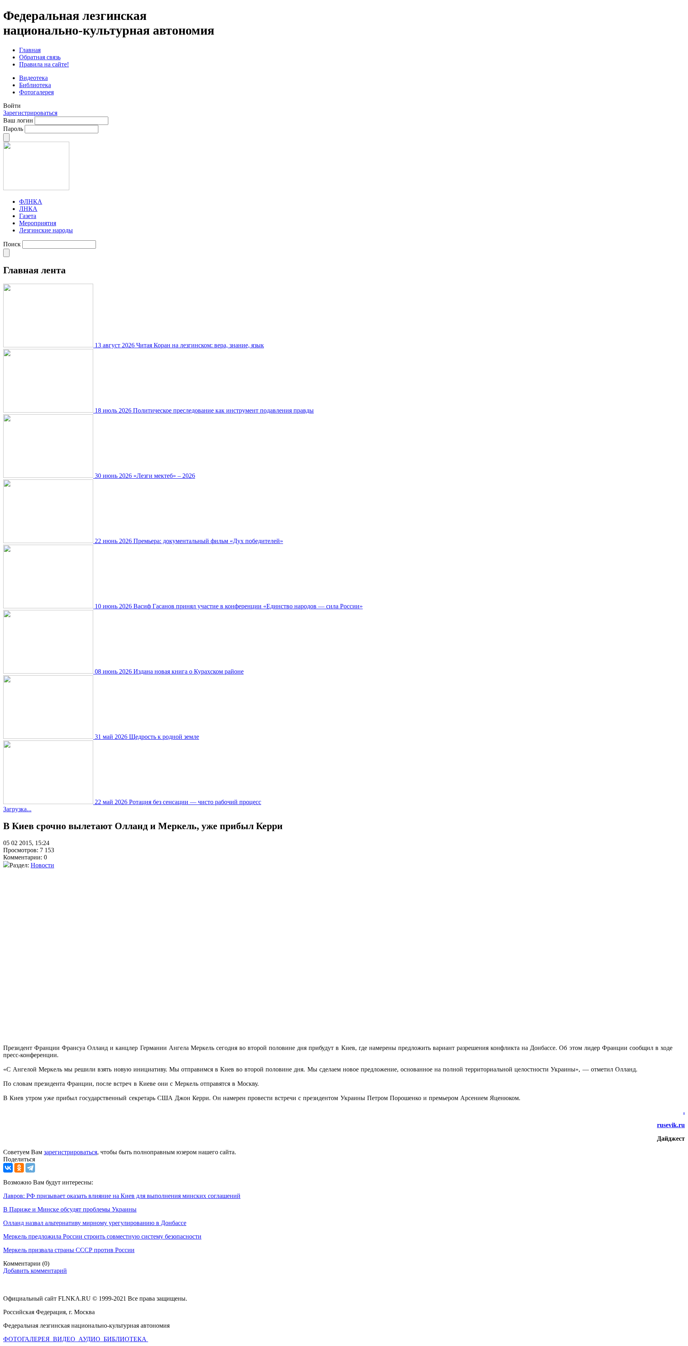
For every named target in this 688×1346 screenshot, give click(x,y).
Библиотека (35, 85)
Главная (30, 50)
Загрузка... (17, 809)
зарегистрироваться (70, 1152)
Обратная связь (40, 57)
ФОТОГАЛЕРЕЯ (27, 1339)
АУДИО (90, 1339)
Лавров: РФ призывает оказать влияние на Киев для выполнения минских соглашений (121, 1195)
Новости (42, 865)
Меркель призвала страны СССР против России (69, 1250)
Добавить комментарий (35, 1270)
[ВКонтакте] (8, 1168)
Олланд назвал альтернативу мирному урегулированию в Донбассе (94, 1222)
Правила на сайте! (44, 64)
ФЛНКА (30, 201)
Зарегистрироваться (30, 112)
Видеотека (33, 77)
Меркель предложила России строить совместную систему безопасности (102, 1236)
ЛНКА (28, 208)
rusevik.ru (671, 1125)
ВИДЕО (65, 1339)
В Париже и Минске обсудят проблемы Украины (70, 1209)
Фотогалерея (36, 92)
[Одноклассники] (19, 1168)
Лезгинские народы (46, 230)
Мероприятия (37, 223)
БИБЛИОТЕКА (126, 1339)
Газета (27, 215)
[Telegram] (30, 1168)
